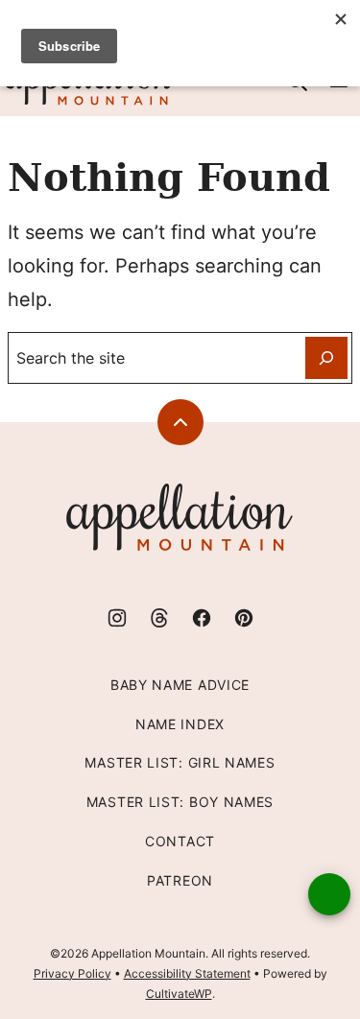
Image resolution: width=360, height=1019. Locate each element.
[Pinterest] (244, 618)
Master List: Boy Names (180, 802)
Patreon (180, 880)
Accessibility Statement (187, 973)
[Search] (326, 358)
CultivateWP (179, 993)
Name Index (180, 724)
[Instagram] (117, 618)
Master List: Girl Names (179, 762)
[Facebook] (201, 618)
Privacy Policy (72, 973)
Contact (180, 841)
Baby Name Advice (180, 684)
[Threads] (159, 618)
